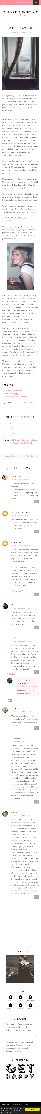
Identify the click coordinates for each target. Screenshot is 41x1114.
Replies (12, 674)
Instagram (30, 1000)
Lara (13, 638)
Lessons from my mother (14, 391)
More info (15, 1112)
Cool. (32, 1109)
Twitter (20, 1000)
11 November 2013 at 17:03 (21, 608)
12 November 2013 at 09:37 (21, 712)
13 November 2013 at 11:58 (21, 816)
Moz (13, 605)
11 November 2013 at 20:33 (27, 687)
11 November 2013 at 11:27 (20, 516)
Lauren (15, 708)
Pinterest (10, 1008)
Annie (14, 812)
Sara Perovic (18, 402)
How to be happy (11, 393)
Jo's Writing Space (21, 512)
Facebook (11, 1000)
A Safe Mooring (14, 1104)
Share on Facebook (21, 424)
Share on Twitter (22, 429)
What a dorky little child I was (16, 397)
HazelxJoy (16, 476)
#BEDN (13, 440)
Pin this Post (22, 434)
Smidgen (30, 1008)
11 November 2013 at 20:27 (21, 641)
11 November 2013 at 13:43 (21, 546)
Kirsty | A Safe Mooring (25, 681)
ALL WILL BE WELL (25, 440)
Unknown (16, 542)
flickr (31, 402)
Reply (36, 501)
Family (15, 443)
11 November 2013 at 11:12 (20, 480)
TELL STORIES (25, 443)
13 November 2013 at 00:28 (21, 741)
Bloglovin (20, 1008)
